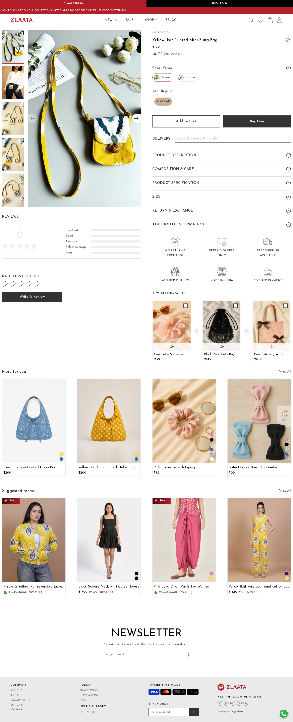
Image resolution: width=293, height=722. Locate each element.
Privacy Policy (88, 690)
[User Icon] (280, 20)
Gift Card (16, 705)
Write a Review (32, 297)
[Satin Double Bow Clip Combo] (259, 421)
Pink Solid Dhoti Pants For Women (181, 586)
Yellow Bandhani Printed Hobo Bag (106, 467)
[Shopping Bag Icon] (270, 20)
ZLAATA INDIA (73, 3)
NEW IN (111, 20)
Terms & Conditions (93, 695)
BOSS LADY (220, 3)
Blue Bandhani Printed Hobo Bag (29, 467)
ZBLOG (170, 20)
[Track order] (194, 712)
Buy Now (257, 121)
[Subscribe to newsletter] (188, 654)
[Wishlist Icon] (260, 20)
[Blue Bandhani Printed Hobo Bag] (33, 421)
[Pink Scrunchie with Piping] (184, 421)
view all (285, 371)
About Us (16, 690)
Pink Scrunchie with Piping (174, 467)
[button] (136, 118)
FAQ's (82, 700)
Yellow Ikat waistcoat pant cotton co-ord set (258, 587)
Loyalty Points (20, 700)
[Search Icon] (251, 20)
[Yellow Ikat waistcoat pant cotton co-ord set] (259, 540)
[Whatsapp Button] (284, 714)
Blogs (14, 695)
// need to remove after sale (22, 540)
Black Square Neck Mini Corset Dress (108, 586)
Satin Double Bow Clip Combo (253, 467)
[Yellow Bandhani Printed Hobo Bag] (108, 421)
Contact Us (87, 712)
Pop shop (16, 710)
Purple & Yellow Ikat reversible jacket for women (33, 587)
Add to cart (186, 121)
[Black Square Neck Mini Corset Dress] (108, 540)
